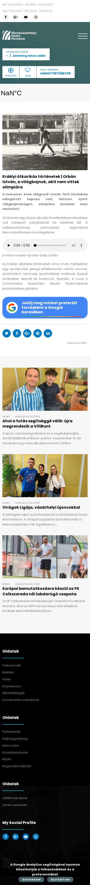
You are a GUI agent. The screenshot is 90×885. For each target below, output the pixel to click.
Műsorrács (10, 746)
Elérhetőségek (13, 693)
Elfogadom (31, 879)
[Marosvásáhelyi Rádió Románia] (19, 35)
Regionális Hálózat (16, 766)
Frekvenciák (11, 665)
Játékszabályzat (14, 798)
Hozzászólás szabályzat (20, 700)
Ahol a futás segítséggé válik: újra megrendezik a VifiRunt (37, 423)
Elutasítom (60, 879)
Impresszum (12, 686)
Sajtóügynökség (15, 739)
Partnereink (11, 732)
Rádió (7, 759)
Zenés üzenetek (14, 805)
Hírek (6, 679)
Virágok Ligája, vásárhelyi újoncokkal (41, 507)
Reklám (8, 672)
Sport (6, 416)
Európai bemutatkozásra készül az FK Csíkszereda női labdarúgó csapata (40, 591)
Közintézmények (15, 752)
